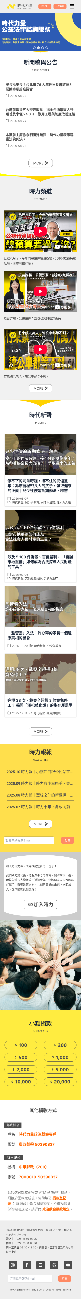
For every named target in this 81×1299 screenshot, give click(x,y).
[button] (72, 6)
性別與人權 (64, 502)
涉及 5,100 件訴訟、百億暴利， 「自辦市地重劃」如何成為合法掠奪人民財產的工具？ (40, 562)
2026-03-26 (20, 574)
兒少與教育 (32, 502)
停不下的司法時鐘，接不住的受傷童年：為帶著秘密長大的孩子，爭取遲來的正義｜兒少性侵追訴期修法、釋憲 (40, 486)
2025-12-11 (19, 713)
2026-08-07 (20, 498)
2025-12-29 (20, 645)
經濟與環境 (54, 713)
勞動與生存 (51, 578)
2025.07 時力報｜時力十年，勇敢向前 (38, 807)
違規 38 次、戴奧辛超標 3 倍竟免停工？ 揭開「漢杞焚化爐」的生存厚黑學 (40, 703)
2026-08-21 (18, 145)
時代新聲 (17, 502)
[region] (40, 32)
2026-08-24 (18, 95)
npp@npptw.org (16, 1234)
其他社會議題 (33, 578)
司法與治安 (48, 502)
